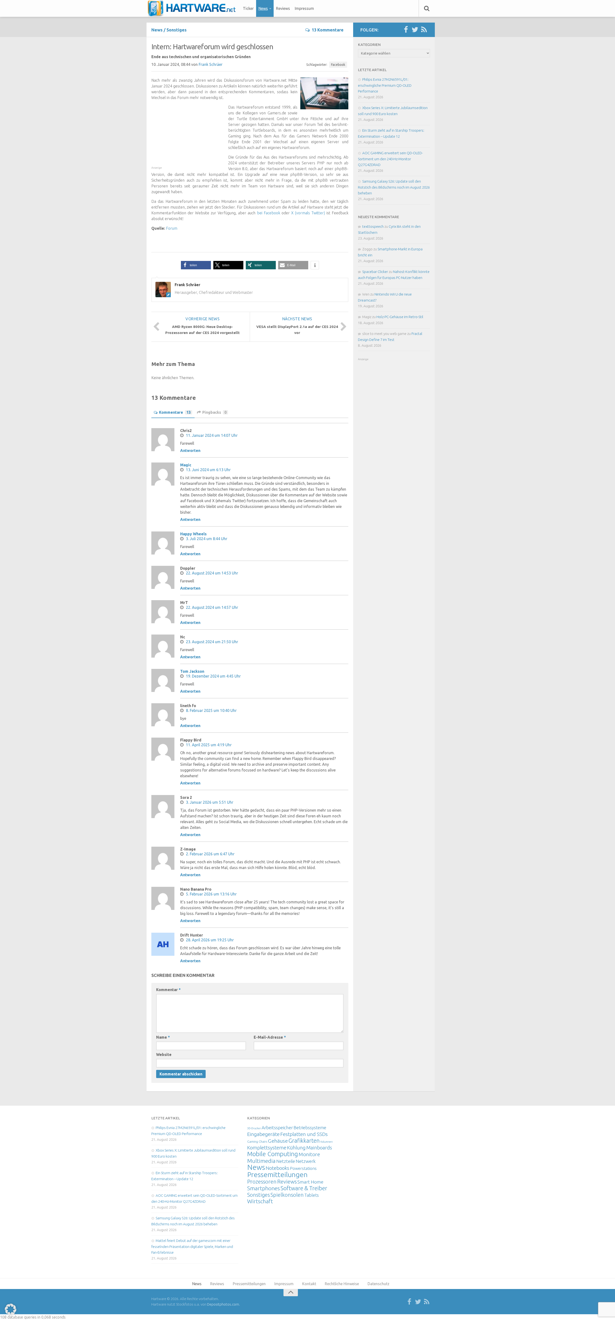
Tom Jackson (192, 671)
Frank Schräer (210, 64)
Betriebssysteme (310, 1127)
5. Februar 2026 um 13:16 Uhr (211, 894)
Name (163, 1037)
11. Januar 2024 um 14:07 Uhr (212, 435)
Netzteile (285, 1161)
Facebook (338, 65)
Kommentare (175, 412)
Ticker (248, 8)
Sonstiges (176, 29)
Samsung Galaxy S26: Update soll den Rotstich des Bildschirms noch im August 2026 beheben (394, 187)
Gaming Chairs (257, 1141)
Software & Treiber (304, 1188)
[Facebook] (405, 29)
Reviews (283, 8)
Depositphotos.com (223, 1304)
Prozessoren (262, 1181)
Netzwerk (306, 1161)
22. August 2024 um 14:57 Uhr (212, 607)
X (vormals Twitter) (308, 213)
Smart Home (310, 1181)
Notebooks (277, 1168)
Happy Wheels (193, 534)
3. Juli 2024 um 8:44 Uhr (206, 539)
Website (164, 1054)
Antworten (190, 450)
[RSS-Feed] (424, 29)
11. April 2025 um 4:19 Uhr (209, 745)
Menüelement (193, 8)
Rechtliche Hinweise (342, 1284)
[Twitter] (414, 29)
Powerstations (303, 1168)
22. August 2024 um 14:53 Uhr (212, 573)
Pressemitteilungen (277, 1174)
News (263, 8)
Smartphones (263, 1188)
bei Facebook (268, 213)
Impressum (304, 8)
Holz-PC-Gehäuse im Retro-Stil (399, 317)
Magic (185, 465)
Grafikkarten (304, 1140)
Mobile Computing (272, 1153)
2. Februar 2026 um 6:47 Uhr (210, 854)
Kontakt (309, 1284)
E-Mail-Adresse (270, 1037)
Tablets (311, 1195)
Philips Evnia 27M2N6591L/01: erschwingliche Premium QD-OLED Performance (385, 85)
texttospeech (373, 226)
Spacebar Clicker (375, 272)
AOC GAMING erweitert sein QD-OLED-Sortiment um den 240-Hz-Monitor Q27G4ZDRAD (390, 159)
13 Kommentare (328, 29)
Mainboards (319, 1147)
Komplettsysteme (266, 1147)
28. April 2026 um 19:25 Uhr (210, 940)
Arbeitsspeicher (277, 1127)
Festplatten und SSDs (304, 1134)
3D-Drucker (254, 1128)
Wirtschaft (260, 1201)
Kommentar (168, 989)
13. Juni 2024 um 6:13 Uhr (208, 470)
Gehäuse (278, 1141)
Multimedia (261, 1161)
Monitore (309, 1154)
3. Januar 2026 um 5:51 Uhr (209, 802)
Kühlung (296, 1147)
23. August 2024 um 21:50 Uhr (212, 642)
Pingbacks (214, 412)
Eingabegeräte (263, 1134)
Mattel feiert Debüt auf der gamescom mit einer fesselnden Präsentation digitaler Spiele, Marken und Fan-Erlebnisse (192, 1246)
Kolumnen (326, 1141)
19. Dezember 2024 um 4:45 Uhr (213, 676)
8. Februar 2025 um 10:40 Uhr (211, 710)
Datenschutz (378, 1284)
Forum (171, 228)
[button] (196, 265)
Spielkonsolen (287, 1195)
